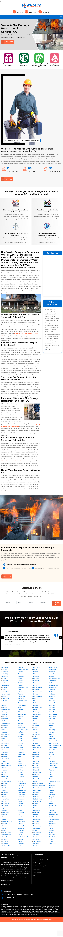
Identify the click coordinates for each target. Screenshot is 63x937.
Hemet (20, 739)
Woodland (52, 835)
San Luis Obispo (53, 685)
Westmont (52, 826)
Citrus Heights (6, 781)
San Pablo (52, 692)
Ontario (35, 730)
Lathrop (20, 801)
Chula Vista (5, 779)
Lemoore (20, 808)
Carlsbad (4, 756)
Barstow (4, 714)
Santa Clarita (52, 707)
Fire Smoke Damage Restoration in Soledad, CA (54, 65)
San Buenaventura (38, 837)
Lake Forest (21, 794)
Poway (35, 781)
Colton (4, 790)
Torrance (51, 770)
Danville (4, 815)
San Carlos (36, 839)
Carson (4, 761)
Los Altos (20, 823)
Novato (35, 718)
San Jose (51, 676)
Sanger (51, 698)
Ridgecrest (36, 810)
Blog (34, 875)
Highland (20, 745)
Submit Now (57, 604)
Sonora (51, 736)
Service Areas (37, 872)
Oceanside (36, 725)
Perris (35, 759)
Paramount (36, 754)
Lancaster (21, 799)
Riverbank (36, 812)
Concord (4, 794)
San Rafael (52, 694)
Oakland (35, 721)
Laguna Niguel (22, 790)
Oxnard (35, 741)
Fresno (20, 707)
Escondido (21, 676)
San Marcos (52, 687)
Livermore (21, 812)
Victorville (52, 794)
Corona (4, 797)
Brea (3, 739)
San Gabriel (52, 672)
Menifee (20, 846)
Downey (4, 828)
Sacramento (36, 828)
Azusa (4, 705)
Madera (20, 835)
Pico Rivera (36, 763)
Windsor (51, 832)
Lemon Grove (22, 806)
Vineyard (51, 797)
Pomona (35, 776)
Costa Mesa (5, 799)
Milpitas (35, 672)
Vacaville (51, 790)
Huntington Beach (23, 750)
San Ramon (52, 696)
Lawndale (20, 803)
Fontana (20, 694)
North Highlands (37, 712)
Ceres (4, 768)
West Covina (52, 812)
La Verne (20, 781)
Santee (51, 721)
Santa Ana (52, 701)
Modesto (36, 676)
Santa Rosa (52, 718)
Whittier (51, 828)
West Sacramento (54, 817)
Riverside (36, 815)
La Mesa (20, 770)
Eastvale (4, 837)
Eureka (20, 678)
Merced (35, 669)
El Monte (20, 667)
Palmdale (36, 750)
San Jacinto (52, 674)
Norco (35, 710)
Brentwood (5, 741)
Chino (3, 774)
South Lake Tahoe (54, 741)
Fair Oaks (20, 680)
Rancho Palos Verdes (39, 788)
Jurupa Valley (22, 765)
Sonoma (51, 734)
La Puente (21, 776)
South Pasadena (53, 743)
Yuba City (51, 839)
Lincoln (20, 810)
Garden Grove (22, 714)
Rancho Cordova (38, 783)
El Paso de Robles (23, 669)
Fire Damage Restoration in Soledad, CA (39, 64)
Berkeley (4, 732)
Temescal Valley (53, 763)
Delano (4, 819)
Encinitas (20, 674)
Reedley (35, 803)
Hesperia (20, 743)
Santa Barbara (53, 703)
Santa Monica (53, 714)
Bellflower (5, 725)
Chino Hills (5, 776)
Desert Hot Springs (8, 821)
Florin (19, 689)
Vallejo (51, 792)
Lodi (19, 815)
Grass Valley (21, 727)
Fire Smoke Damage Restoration (42, 866)
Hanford (20, 732)
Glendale (20, 721)
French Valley (22, 705)
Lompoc (20, 819)
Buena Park (5, 743)
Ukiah (50, 783)
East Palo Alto (6, 835)
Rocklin (35, 817)
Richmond (36, 808)
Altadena (5, 676)
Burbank (4, 745)
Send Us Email (33, 12)
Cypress (4, 808)
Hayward (20, 736)
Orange (35, 732)
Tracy (50, 772)
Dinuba (4, 826)
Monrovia (36, 678)
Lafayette (21, 785)
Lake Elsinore (22, 792)
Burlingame (5, 747)
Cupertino (5, 806)
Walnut (51, 803)
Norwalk (35, 716)
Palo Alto (36, 752)
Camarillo (5, 752)
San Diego (36, 843)
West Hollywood (53, 815)
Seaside (51, 725)
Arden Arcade (6, 692)
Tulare (50, 774)
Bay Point (5, 716)
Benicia (4, 730)
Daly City (5, 810)
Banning (4, 712)
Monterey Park (37, 687)
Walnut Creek (53, 806)
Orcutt (35, 736)
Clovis (4, 785)
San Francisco (53, 669)
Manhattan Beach (23, 837)
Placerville (36, 770)
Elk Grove (20, 672)
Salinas (35, 830)
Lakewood (21, 797)
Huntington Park (22, 752)
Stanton (51, 752)
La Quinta (20, 779)
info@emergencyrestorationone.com (19, 894)
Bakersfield (5, 707)
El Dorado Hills (6, 846)
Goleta (20, 725)
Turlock (51, 776)
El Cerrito (5, 843)
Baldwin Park (6, 710)
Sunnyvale (52, 759)
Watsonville (52, 810)
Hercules (20, 741)
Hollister (20, 747)
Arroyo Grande (6, 694)
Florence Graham (23, 687)
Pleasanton (36, 774)
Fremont (20, 703)
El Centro (5, 841)
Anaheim (4, 678)
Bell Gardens (6, 723)
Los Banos (21, 828)
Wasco (51, 808)
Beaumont (5, 718)
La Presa (20, 774)
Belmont (4, 727)
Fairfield (20, 683)
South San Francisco (55, 745)
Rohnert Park (37, 819)
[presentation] (2, 637)
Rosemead (36, 821)
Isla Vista (20, 763)
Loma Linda (21, 817)
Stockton (51, 754)
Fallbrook (20, 685)
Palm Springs (37, 747)
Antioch (4, 683)
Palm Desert (37, 745)
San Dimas (36, 846)
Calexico (4, 750)
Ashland (4, 696)
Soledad (51, 732)
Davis (3, 817)
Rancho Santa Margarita (37, 791)
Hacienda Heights (23, 730)
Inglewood (21, 759)
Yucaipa (51, 841)
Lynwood (20, 832)
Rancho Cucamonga (39, 785)
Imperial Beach (22, 754)
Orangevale (36, 734)
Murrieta (35, 698)
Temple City (52, 765)
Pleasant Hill (37, 772)
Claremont (5, 783)
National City (37, 703)
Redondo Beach (37, 799)
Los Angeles (21, 826)
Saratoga (51, 723)
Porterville (36, 779)
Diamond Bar (6, 823)
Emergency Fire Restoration (41, 860)
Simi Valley (52, 730)
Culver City (5, 803)
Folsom (20, 692)
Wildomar (51, 830)
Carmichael (5, 759)
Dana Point (5, 812)
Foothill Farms (22, 696)
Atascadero (5, 698)
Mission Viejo (37, 674)
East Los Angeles (7, 832)
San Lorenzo (52, 683)
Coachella (5, 788)
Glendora (20, 723)
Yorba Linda (52, 837)
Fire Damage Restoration (40, 863)
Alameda (4, 669)
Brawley (4, 736)
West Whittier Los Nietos (54, 820)
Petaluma (36, 761)
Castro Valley (6, 763)
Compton (5, 792)
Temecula (52, 761)
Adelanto (5, 667)
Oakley (35, 723)
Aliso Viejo (5, 674)
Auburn (4, 703)
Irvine (19, 761)
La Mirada (20, 772)
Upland (51, 788)
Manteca (20, 839)
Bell (3, 721)
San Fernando (53, 667)
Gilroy (19, 718)
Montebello (36, 683)
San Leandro (52, 680)
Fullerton (20, 710)
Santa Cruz (52, 710)
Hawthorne (21, 734)
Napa (34, 701)
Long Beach (21, 821)
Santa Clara (52, 705)
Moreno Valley (37, 692)
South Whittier (53, 747)
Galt (19, 712)
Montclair (36, 680)
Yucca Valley (52, 843)
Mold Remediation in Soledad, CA (8, 64)
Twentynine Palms (54, 781)
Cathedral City (6, 765)
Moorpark (36, 689)
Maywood (21, 843)
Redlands (36, 797)
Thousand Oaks (53, 768)
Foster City (21, 698)
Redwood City (37, 801)
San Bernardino (37, 832)
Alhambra (5, 672)
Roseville (36, 823)
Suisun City (52, 756)
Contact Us (7, 179)
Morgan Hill (36, 694)
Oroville (35, 739)
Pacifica (35, 743)
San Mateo (52, 689)
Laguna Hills (21, 788)
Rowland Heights (38, 826)
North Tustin (37, 714)
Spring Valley (52, 750)
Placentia (36, 768)
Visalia (50, 799)
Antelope (5, 680)
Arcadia (4, 687)
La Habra (20, 768)
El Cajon (4, 839)
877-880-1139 (46, 12)
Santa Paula (52, 716)
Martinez (20, 841)
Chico (4, 772)
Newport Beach (37, 707)
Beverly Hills (6, 734)
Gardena (20, 716)
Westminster (52, 823)
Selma (50, 727)
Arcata (4, 689)
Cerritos (4, 770)
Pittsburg (36, 765)
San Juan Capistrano (54, 678)
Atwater (4, 701)
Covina (4, 801)
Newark (35, 705)
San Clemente (37, 841)
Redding (35, 794)
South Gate (52, 739)
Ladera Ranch (22, 783)
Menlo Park (36, 667)
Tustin (50, 779)
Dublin (4, 830)
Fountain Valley (22, 701)
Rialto (35, 806)
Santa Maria (52, 712)
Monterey (36, 685)
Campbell (5, 754)
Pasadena (36, 756)
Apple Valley (6, 685)
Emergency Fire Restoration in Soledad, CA (24, 65)
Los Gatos (21, 830)
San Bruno (36, 835)
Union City (52, 785)
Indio (19, 756)
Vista (50, 801)
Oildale (35, 727)
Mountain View (37, 696)
